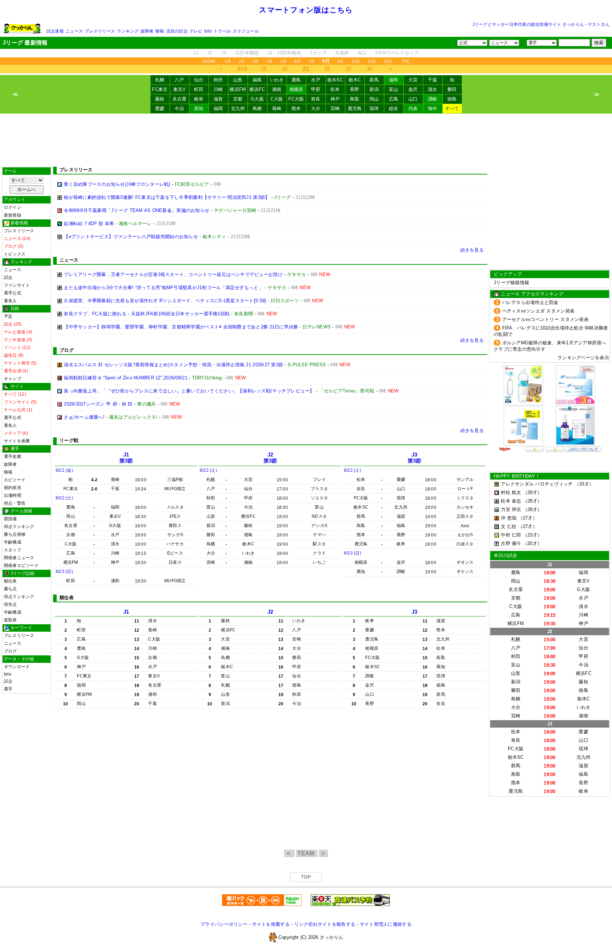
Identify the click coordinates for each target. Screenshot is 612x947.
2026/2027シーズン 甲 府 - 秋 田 (98, 404)
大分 (316, 108)
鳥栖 (257, 108)
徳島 (452, 99)
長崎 (277, 108)
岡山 (374, 99)
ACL (362, 53)
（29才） (532, 492)
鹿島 (296, 79)
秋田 (218, 79)
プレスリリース (100, 31)
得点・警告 (15, 503)
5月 (283, 61)
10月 (355, 61)
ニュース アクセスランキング (532, 294)
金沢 (413, 89)
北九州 (238, 108)
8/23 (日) (64, 571)
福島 (257, 79)
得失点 (10, 604)
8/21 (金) (64, 470)
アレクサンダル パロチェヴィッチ (537, 484)
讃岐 (432, 99)
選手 (8, 689)
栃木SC (335, 79)
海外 (432, 108)
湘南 (277, 89)
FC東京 (160, 89)
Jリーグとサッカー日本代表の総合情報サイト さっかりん (528, 24)
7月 (311, 61)
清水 (432, 89)
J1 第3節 (126, 458)
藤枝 (160, 99)
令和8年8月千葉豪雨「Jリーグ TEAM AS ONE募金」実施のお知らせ (136, 210)
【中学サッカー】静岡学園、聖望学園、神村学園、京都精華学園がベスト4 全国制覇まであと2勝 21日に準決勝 (181, 326)
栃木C (354, 79)
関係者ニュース (19, 557)
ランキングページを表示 (583, 357)
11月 (372, 61)
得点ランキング (19, 526)
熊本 (296, 108)
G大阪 (257, 99)
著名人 (10, 300)
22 (327, 68)
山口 (413, 99)
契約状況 (12, 487)
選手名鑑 (12, 456)
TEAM (307, 853)
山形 (238, 79)
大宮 (413, 79)
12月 (388, 61)
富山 (393, 89)
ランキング (127, 31)
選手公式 (12, 293)
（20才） (532, 543)
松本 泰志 (511, 501)
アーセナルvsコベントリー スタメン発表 (545, 319)
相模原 (296, 89)
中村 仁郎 (511, 535)
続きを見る (472, 250)
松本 (335, 89)
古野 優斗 (511, 543)
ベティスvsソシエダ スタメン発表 (538, 311)
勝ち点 (10, 588)
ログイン (12, 207)
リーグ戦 (69, 440)
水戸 (316, 79)
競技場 (10, 518)
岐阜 (199, 99)
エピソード (15, 479)
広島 (393, 99)
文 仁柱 (508, 526)
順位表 (10, 581)
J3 (223, 53)
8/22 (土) (64, 497)
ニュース (74, 31)
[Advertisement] (306, 140)
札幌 (160, 79)
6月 (298, 61)
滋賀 (218, 99)
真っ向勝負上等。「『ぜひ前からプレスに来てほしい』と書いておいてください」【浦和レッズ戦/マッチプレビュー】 (189, 391)
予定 (405, 61)
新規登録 (12, 215)
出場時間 (12, 495)
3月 (256, 61)
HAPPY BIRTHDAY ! (516, 476)
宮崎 (335, 108)
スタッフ (12, 549)
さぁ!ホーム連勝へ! (84, 417)
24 (370, 68)
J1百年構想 (247, 53)
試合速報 (55, 31)
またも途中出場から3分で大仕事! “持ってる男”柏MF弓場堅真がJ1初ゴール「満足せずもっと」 (163, 287)
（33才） (584, 484)
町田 (199, 89)
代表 (413, 108)
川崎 (218, 89)
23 (348, 68)
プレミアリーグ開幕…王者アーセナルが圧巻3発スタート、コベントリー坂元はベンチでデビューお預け (173, 274)
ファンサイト (17, 285)
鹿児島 (355, 108)
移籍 (159, 31)
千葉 (432, 79)
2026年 (209, 61)
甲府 (316, 89)
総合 (393, 108)
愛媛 (160, 108)
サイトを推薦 (17, 440)
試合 (8, 277)
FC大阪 (296, 99)
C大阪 (277, 99)
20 (285, 68)
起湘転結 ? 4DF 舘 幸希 (89, 223)
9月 (341, 61)
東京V (179, 89)
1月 (228, 61)
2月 (242, 61)
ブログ (10, 651)
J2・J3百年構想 (284, 53)
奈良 (316, 99)
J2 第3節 (270, 458)
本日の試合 (505, 555)
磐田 (452, 89)
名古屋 (179, 99)
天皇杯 (342, 53)
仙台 (199, 79)
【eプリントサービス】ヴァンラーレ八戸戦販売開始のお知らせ (131, 236)
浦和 (393, 79)
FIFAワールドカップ (397, 53)
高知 (199, 108)
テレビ (196, 31)
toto (208, 31)
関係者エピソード (21, 565)
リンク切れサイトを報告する (324, 924)
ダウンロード (17, 666)
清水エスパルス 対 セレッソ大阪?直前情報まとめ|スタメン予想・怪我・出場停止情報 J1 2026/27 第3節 (173, 364)
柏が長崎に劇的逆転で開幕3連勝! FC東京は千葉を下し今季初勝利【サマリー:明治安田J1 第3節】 (167, 197)
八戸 (179, 79)
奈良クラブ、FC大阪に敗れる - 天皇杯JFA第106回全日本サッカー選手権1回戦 (147, 313)
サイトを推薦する (271, 924)
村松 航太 (511, 492)
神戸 (335, 99)
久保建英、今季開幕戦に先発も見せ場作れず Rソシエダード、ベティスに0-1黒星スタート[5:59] (165, 300)
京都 (238, 99)
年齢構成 (12, 542)
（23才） (532, 535)
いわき (277, 79)
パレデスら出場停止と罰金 (530, 302)
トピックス (15, 254)
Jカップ (318, 53)
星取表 (10, 620)
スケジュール (246, 31)
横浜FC (257, 89)
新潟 (374, 89)
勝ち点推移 (15, 534)
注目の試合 (177, 31)
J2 (209, 53)
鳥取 (354, 99)
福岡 (218, 108)
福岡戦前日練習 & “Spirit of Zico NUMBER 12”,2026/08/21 (125, 377)
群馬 (374, 79)
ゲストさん (599, 24)
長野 (354, 89)
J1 (196, 53)
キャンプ (12, 378)
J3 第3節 (414, 458)
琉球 (374, 108)
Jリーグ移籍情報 (511, 282)
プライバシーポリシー (224, 924)
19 (263, 68)
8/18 (242, 68)
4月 (270, 61)
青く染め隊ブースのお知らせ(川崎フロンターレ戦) (117, 184)
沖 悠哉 (508, 518)
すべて (452, 108)
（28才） (532, 501)
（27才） (527, 518)
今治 (179, 108)
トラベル (222, 31)
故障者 (147, 31)
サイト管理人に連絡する (386, 924)
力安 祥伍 (511, 509)
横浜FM (238, 89)
